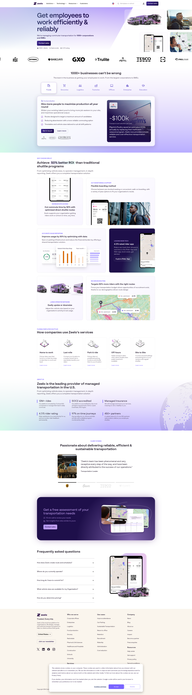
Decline (132, 687)
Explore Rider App (123, 259)
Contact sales (152, 3)
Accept (116, 687)
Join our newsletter (46, 641)
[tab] (48, 88)
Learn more (61, 131)
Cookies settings (100, 687)
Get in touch (47, 131)
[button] (50, 4)
